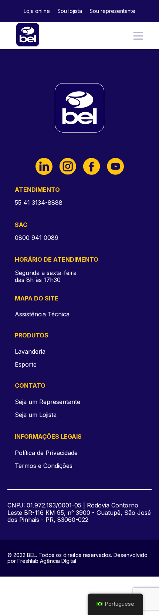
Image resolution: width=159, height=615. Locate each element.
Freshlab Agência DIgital (46, 561)
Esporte (26, 364)
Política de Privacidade (46, 452)
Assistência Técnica (42, 314)
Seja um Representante (47, 401)
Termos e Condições (43, 465)
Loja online (37, 11)
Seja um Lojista (36, 414)
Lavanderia (30, 351)
